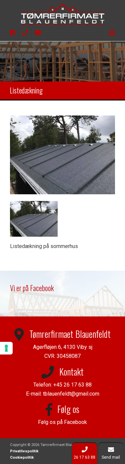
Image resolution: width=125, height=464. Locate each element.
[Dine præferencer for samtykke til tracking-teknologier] (6, 348)
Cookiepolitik (22, 457)
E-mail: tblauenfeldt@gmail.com (62, 394)
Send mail (111, 457)
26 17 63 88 (84, 457)
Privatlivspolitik (24, 451)
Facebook (75, 422)
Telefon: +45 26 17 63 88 (62, 385)
